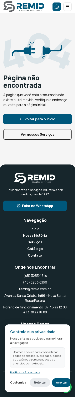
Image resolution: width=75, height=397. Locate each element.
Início (35, 229)
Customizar (19, 382)
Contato (35, 255)
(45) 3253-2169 (35, 282)
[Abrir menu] (67, 6)
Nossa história (35, 235)
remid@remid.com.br (35, 289)
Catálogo (35, 248)
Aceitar (61, 382)
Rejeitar (40, 382)
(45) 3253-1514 (35, 275)
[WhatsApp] (56, 6)
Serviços (35, 242)
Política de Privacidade (25, 372)
